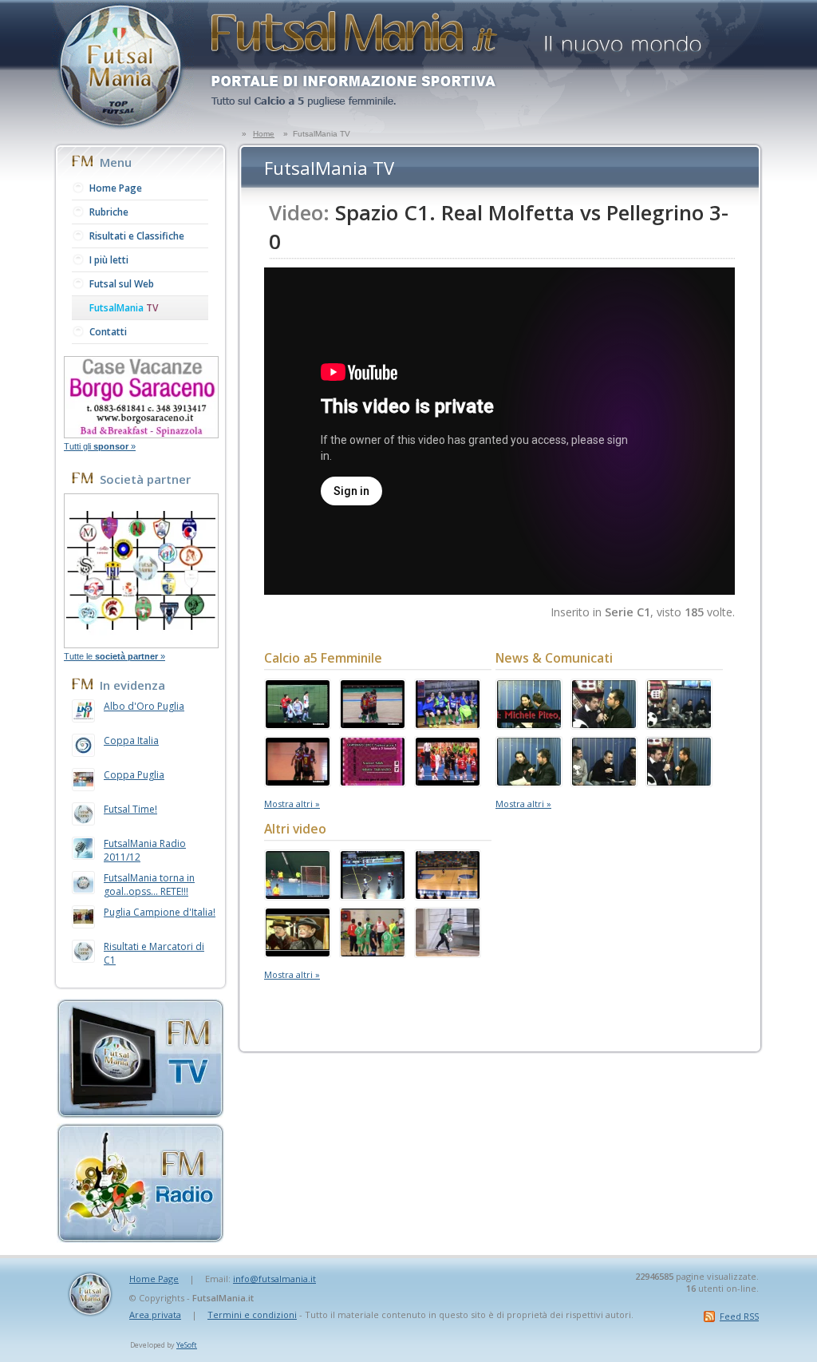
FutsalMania (123, 308)
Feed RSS (739, 1316)
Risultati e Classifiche (136, 236)
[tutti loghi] (141, 643)
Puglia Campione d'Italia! (159, 912)
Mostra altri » (292, 804)
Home (263, 133)
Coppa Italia (131, 740)
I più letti (108, 260)
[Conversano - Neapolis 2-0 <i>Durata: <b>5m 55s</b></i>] (448, 781)
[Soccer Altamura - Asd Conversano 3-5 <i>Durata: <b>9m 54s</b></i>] (298, 724)
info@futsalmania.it (274, 1279)
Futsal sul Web (121, 284)
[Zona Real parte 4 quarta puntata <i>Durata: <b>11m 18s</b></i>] (604, 781)
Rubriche (108, 212)
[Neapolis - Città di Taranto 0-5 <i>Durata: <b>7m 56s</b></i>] (298, 895)
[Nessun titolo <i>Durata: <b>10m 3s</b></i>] (373, 952)
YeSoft (186, 1345)
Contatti (108, 332)
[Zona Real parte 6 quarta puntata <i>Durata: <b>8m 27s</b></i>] (679, 724)
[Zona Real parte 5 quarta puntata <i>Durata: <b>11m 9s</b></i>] (529, 781)
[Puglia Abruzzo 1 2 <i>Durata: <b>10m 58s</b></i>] (448, 895)
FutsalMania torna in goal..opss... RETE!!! (149, 884)
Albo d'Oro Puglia (144, 706)
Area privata (155, 1314)
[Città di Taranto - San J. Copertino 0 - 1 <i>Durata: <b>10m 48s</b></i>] (448, 724)
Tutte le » (114, 656)
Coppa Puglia (134, 775)
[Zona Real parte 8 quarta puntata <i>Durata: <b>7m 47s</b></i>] (529, 724)
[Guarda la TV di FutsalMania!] (140, 1113)
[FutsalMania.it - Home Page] (123, 128)
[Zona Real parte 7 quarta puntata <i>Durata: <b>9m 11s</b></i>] (604, 724)
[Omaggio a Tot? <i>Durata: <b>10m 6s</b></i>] (298, 952)
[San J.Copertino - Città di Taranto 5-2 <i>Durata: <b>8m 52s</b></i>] (298, 781)
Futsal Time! (130, 809)
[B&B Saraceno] (141, 433)
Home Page (115, 188)
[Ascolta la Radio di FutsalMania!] (140, 1238)
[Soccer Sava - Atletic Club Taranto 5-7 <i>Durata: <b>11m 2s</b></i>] (373, 781)
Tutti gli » (100, 446)
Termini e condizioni (252, 1314)
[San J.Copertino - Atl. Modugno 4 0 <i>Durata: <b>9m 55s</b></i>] (373, 724)
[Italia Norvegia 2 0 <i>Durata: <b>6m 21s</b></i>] (373, 895)
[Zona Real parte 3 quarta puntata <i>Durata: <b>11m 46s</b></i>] (679, 781)
